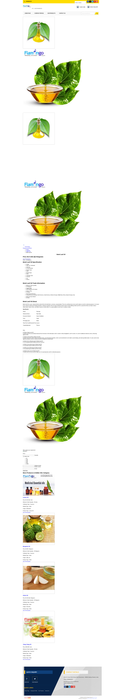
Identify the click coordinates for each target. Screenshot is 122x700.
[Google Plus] (97, 2)
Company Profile (39, 13)
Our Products (51, 13)
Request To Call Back (27, 248)
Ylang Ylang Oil (27, 644)
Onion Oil (25, 595)
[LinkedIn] (92, 2)
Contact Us (62, 13)
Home (27, 249)
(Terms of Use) (95, 697)
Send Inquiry (27, 246)
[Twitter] (90, 2)
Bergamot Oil (26, 546)
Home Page (28, 13)
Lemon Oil (25, 497)
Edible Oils (28, 251)
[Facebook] (88, 2)
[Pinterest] (95, 2)
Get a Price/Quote (26, 259)
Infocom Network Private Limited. (92, 698)
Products (28, 250)
